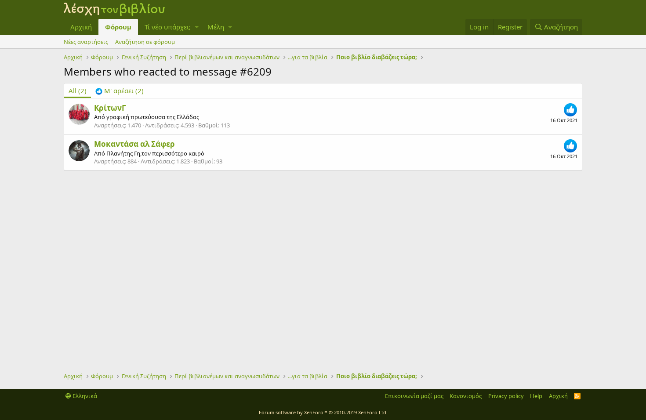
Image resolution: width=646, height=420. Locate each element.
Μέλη (215, 26)
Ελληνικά (84, 396)
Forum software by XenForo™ (323, 412)
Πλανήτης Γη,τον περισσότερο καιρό (155, 153)
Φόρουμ (118, 26)
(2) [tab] (78, 90)
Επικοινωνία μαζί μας (414, 396)
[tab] (119, 90)
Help (536, 396)
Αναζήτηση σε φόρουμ (145, 42)
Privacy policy (506, 396)
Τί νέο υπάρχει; (168, 26)
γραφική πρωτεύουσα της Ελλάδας (152, 117)
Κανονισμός (466, 396)
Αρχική (81, 26)
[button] (196, 27)
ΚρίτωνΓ (110, 108)
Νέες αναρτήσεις (86, 42)
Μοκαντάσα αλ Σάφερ (134, 144)
